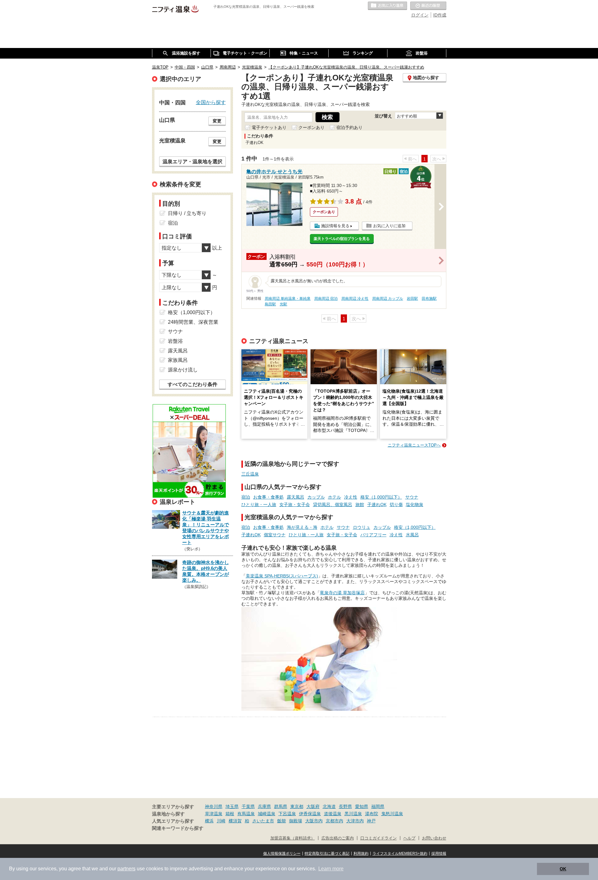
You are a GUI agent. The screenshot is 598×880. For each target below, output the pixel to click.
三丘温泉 (250, 473)
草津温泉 (213, 813)
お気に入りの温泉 (387, 6)
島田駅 (270, 304)
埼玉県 (232, 806)
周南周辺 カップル (387, 298)
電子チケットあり (269, 127)
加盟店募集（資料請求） (292, 838)
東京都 (296, 806)
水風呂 (412, 534)
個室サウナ (275, 534)
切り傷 (396, 504)
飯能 (281, 820)
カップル (316, 497)
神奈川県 (213, 806)
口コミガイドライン (378, 838)
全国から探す (211, 102)
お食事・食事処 (268, 497)
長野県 (345, 806)
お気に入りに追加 (389, 225)
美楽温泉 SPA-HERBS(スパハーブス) (282, 575)
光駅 (283, 304)
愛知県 (361, 806)
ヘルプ (409, 838)
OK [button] (563, 868)
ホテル (334, 497)
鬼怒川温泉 (392, 813)
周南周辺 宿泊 (326, 298)
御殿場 (295, 820)
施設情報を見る (335, 225)
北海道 (329, 806)
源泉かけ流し (183, 369)
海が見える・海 (302, 527)
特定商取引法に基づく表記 (327, 853)
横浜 (209, 820)
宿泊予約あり (349, 127)
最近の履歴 (428, 6)
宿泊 (245, 497)
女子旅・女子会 (294, 504)
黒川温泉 (353, 813)
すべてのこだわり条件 (192, 384)
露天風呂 (295, 497)
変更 (217, 120)
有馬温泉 (246, 813)
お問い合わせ (434, 838)
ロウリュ (361, 527)
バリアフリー (373, 534)
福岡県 (377, 806)
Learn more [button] (331, 868)
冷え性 (350, 497)
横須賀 (235, 820)
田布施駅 (429, 298)
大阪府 (313, 806)
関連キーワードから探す (177, 828)
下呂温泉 (287, 813)
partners (126, 868)
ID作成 (439, 14)
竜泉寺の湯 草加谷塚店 (342, 592)
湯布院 (371, 813)
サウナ (411, 497)
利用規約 (361, 853)
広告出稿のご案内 (337, 838)
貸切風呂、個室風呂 (332, 504)
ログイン (420, 14)
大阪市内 (314, 820)
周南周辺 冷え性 (354, 298)
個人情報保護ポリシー (282, 853)
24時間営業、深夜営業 (193, 322)
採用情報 (438, 853)
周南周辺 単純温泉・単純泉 (288, 298)
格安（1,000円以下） (381, 497)
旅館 (359, 504)
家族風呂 (178, 360)
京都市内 (334, 820)
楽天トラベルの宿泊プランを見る (342, 239)
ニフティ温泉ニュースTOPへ (414, 445)
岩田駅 (412, 298)
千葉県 (248, 806)
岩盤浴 (175, 341)
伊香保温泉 (310, 813)
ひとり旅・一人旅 (258, 504)
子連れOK (377, 504)
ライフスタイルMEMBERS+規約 (400, 853)
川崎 (221, 820)
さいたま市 (263, 820)
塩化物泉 (414, 504)
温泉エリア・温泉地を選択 (192, 161)
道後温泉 (332, 813)
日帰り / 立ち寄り (187, 213)
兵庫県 (264, 806)
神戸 (371, 820)
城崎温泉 (266, 813)
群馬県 (280, 806)
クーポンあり (311, 127)
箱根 (229, 813)
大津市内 (355, 820)
